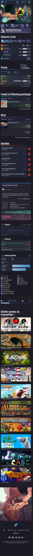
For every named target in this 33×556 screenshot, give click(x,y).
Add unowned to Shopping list (23, 137)
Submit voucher (23, 284)
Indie (12, 185)
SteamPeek (6, 284)
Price (27, 98)
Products (21, 280)
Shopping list (27, 68)
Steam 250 (6, 287)
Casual (4, 185)
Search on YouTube (8, 293)
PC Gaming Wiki (7, 280)
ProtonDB (5, 282)
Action (15, 185)
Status (16, 533)
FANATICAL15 (18, 81)
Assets (21, 278)
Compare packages (25, 109)
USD (24, 530)
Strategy (8, 185)
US (12, 530)
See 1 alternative (25, 86)
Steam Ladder (7, 285)
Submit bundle (23, 282)
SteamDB (5, 278)
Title (9, 98)
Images (5, 98)
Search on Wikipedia (8, 291)
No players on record (15, 230)
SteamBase (6, 289)
